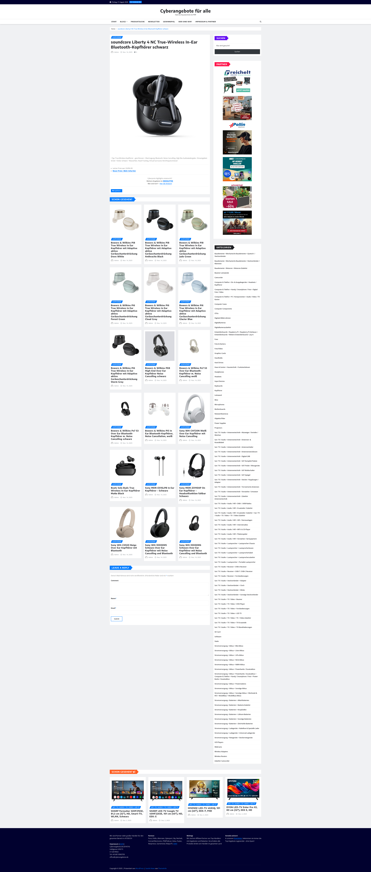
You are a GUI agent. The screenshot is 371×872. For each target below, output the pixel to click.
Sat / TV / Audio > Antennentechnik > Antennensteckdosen (236, 452)
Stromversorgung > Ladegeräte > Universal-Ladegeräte (235, 733)
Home (113, 29)
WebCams (218, 747)
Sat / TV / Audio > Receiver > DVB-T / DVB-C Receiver (234, 571)
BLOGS (123, 22)
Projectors (218, 428)
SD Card (217, 632)
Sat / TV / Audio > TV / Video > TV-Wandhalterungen (233, 627)
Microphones (219, 404)
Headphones (219, 372)
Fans (216, 339)
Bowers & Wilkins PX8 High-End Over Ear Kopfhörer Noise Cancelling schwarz (157, 372)
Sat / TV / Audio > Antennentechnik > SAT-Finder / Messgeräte (237, 466)
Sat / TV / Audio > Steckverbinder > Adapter (230, 581)
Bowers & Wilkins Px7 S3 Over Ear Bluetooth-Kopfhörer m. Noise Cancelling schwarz (125, 434)
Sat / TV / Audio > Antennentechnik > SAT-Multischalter (235, 470)
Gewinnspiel (169, 22)
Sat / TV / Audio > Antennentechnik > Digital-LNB (232, 456)
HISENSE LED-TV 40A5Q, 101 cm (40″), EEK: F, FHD (204, 809)
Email (113, 608)
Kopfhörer (117, 191)
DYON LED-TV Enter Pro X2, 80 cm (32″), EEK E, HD (241, 808)
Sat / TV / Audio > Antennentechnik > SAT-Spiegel (232, 475)
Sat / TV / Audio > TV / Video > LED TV (228, 613)
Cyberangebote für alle (185, 11)
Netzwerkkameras (221, 414)
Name (113, 598)
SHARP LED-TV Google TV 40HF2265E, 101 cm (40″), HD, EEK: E (166, 814)
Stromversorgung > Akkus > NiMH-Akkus (230, 664)
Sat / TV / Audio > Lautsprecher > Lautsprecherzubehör (235, 557)
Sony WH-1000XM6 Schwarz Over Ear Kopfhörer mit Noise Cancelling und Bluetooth (193, 549)
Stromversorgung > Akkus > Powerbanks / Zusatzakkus (235, 669)
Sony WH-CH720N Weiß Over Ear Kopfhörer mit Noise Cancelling (192, 433)
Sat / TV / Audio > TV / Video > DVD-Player (230, 604)
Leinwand (218, 395)
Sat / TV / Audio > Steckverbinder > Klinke (230, 590)
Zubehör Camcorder (222, 761)
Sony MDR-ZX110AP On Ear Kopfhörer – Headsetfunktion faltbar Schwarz (192, 491)
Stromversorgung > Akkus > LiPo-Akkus (229, 655)
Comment (115, 580)
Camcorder (219, 277)
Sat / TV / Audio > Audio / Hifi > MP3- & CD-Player (232, 529)
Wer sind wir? (185, 22)
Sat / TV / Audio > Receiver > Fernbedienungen (231, 576)
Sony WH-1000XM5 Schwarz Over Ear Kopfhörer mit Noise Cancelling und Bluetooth (159, 549)
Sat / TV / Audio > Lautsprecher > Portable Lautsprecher (235, 562)
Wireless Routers (221, 756)
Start (114, 22)
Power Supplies (220, 423)
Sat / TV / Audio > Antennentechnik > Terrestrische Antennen (237, 487)
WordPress (140, 868)
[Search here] (260, 22)
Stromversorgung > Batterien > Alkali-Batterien (232, 700)
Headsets (218, 377)
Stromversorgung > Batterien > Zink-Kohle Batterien (234, 724)
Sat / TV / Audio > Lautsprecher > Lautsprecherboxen (234, 548)
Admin (116, 52)
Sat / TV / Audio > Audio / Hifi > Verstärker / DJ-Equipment (236, 539)
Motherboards (220, 409)
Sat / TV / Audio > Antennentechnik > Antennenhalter (234, 447)
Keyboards (219, 386)
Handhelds (219, 358)
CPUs (216, 313)
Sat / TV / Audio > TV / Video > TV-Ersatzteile (230, 623)
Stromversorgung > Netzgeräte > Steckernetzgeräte (234, 738)
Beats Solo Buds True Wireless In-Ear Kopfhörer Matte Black (125, 490)
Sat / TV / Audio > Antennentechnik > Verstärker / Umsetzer (236, 492)
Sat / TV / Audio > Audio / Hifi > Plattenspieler (231, 534)
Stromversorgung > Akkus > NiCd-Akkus (229, 660)
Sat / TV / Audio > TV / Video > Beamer (228, 599)
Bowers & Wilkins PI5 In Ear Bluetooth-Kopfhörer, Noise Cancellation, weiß (159, 433)
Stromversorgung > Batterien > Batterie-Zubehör (232, 705)
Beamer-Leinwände (222, 273)
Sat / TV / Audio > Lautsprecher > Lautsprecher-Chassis (235, 543)
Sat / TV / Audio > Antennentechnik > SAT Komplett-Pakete (236, 461)
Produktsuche (138, 22)
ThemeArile (162, 868)
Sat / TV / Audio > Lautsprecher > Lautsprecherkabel (234, 553)
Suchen (221, 38)
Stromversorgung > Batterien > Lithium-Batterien (233, 714)
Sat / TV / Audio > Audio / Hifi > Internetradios (231, 525)
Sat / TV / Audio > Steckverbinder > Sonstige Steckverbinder (236, 595)
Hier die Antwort (166, 184)
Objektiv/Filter (220, 418)
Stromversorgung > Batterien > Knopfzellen (230, 710)
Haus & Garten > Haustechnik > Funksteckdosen (232, 367)
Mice (216, 400)
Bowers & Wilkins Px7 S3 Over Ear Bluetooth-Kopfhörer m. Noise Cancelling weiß (193, 372)
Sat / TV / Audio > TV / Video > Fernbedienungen (232, 609)
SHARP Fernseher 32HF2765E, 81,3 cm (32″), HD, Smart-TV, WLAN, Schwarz (127, 814)
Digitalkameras (220, 323)
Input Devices (220, 381)
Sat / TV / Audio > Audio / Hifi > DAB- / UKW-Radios (233, 503)
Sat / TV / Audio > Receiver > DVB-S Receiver (231, 567)
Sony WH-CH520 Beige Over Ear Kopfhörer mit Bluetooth (124, 548)
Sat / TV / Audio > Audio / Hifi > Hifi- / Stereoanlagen (233, 520)
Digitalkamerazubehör (223, 327)
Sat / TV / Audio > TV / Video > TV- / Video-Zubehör (233, 618)
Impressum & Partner (205, 22)
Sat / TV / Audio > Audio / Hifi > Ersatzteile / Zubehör (234, 508)
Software (218, 637)
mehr (122, 844)
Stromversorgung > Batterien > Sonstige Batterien (233, 719)
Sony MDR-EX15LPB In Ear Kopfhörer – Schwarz (159, 489)
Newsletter (154, 22)
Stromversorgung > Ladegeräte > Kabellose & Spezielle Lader (237, 728)
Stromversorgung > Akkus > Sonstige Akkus (231, 688)
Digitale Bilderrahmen (223, 318)
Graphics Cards (220, 353)
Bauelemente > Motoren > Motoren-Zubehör (231, 268)
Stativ (217, 641)
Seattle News (150, 868)
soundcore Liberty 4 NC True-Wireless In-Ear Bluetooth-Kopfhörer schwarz (143, 29)
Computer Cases (221, 304)
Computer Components (223, 309)
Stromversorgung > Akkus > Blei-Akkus (229, 646)
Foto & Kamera (220, 344)
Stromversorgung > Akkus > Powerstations (230, 684)
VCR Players (219, 742)
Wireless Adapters (221, 751)
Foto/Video (219, 349)
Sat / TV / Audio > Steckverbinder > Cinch (229, 585)
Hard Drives (219, 363)
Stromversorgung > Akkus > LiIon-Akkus (229, 650)
